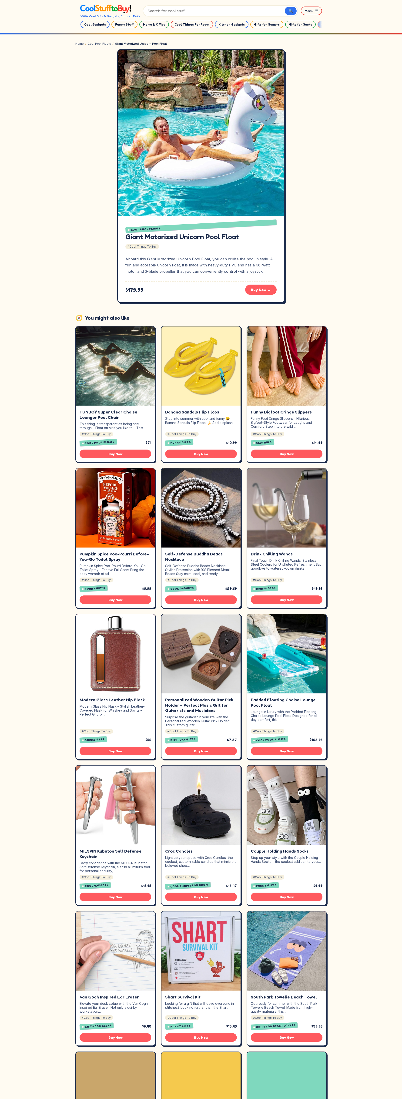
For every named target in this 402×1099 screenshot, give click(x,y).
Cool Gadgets (95, 24)
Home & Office (154, 24)
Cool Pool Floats (99, 43)
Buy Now (115, 454)
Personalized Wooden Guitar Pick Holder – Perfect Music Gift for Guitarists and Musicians (199, 705)
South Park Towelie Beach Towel (284, 996)
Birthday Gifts (183, 739)
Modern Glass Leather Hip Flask (112, 699)
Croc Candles (179, 851)
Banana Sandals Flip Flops (192, 411)
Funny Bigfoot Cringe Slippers (281, 411)
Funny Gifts (181, 442)
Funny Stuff (124, 24)
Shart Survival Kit (183, 996)
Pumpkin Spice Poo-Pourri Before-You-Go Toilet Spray (114, 556)
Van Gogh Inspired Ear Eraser (109, 996)
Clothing (264, 442)
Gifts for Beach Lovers (275, 1026)
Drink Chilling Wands (272, 553)
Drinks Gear (266, 588)
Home (79, 43)
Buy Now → (261, 289)
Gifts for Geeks (300, 24)
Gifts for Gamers (267, 24)
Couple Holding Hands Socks (279, 851)
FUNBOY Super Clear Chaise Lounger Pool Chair (108, 414)
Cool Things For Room (191, 24)
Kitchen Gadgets (232, 24)
